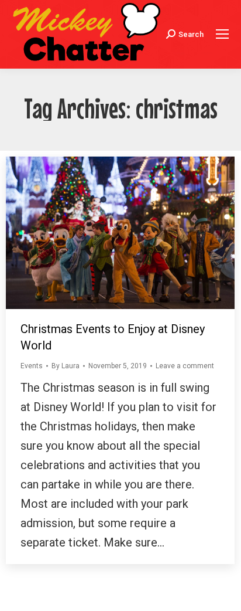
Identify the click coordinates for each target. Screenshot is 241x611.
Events (31, 366)
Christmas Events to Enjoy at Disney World (112, 337)
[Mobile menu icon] (222, 34)
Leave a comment (185, 366)
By (65, 366)
